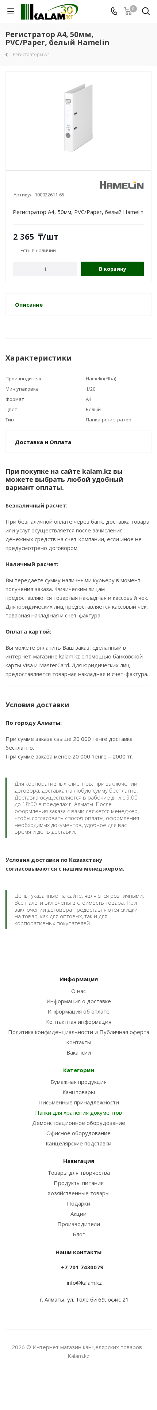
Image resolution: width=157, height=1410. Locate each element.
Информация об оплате (78, 1011)
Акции (78, 1213)
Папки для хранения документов (78, 1112)
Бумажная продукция (78, 1081)
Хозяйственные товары (78, 1193)
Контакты (78, 1042)
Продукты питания (79, 1182)
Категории (78, 1070)
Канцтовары (78, 1092)
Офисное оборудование (78, 1133)
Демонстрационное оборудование (78, 1122)
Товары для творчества (78, 1172)
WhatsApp (87, 1384)
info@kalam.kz (84, 1282)
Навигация (78, 1160)
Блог (79, 1234)
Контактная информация (78, 1021)
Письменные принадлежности (78, 1102)
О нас (78, 990)
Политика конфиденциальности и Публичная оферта (78, 1032)
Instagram (69, 1384)
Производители (78, 1224)
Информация (79, 979)
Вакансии (78, 1052)
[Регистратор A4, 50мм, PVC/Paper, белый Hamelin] (78, 118)
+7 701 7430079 (82, 1267)
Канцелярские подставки (78, 1143)
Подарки (78, 1203)
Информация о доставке (78, 1001)
